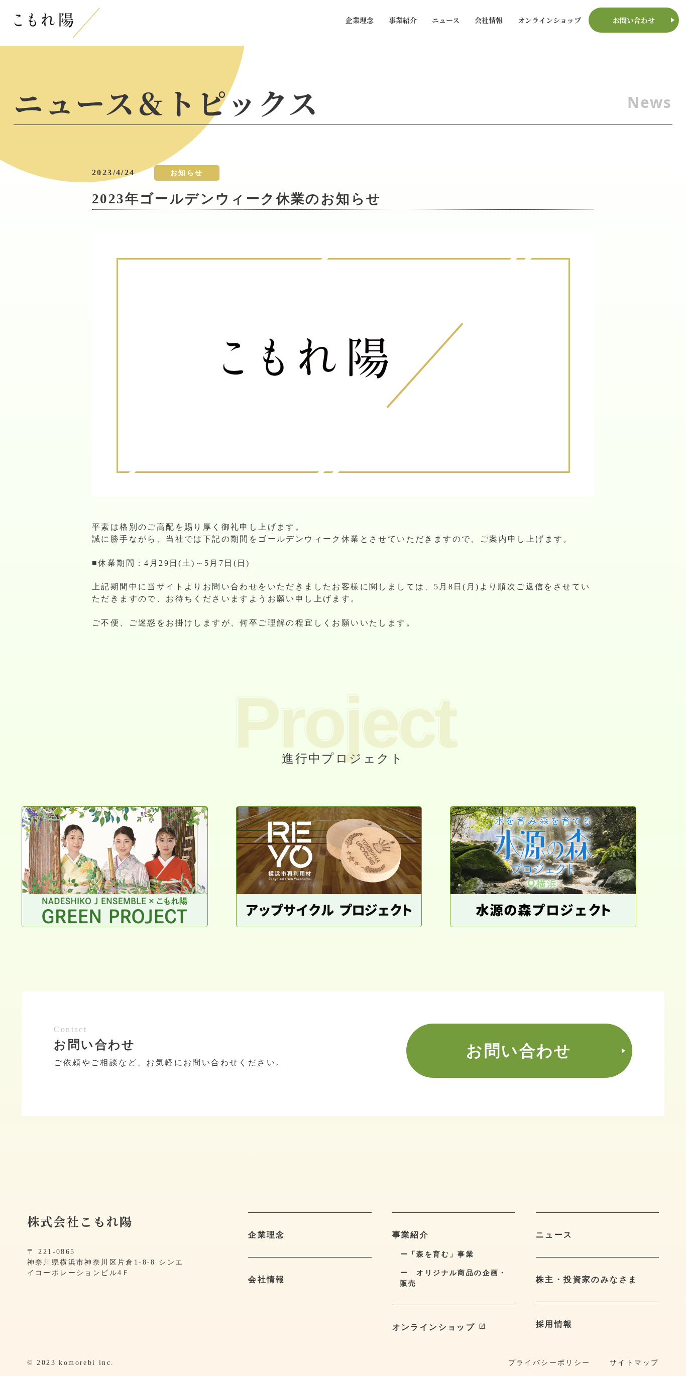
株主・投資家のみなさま (586, 1279)
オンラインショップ (549, 20)
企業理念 (360, 20)
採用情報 (554, 1324)
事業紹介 (403, 20)
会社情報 (489, 20)
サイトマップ (634, 1362)
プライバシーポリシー (549, 1362)
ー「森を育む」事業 (437, 1254)
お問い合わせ (634, 20)
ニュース (446, 20)
